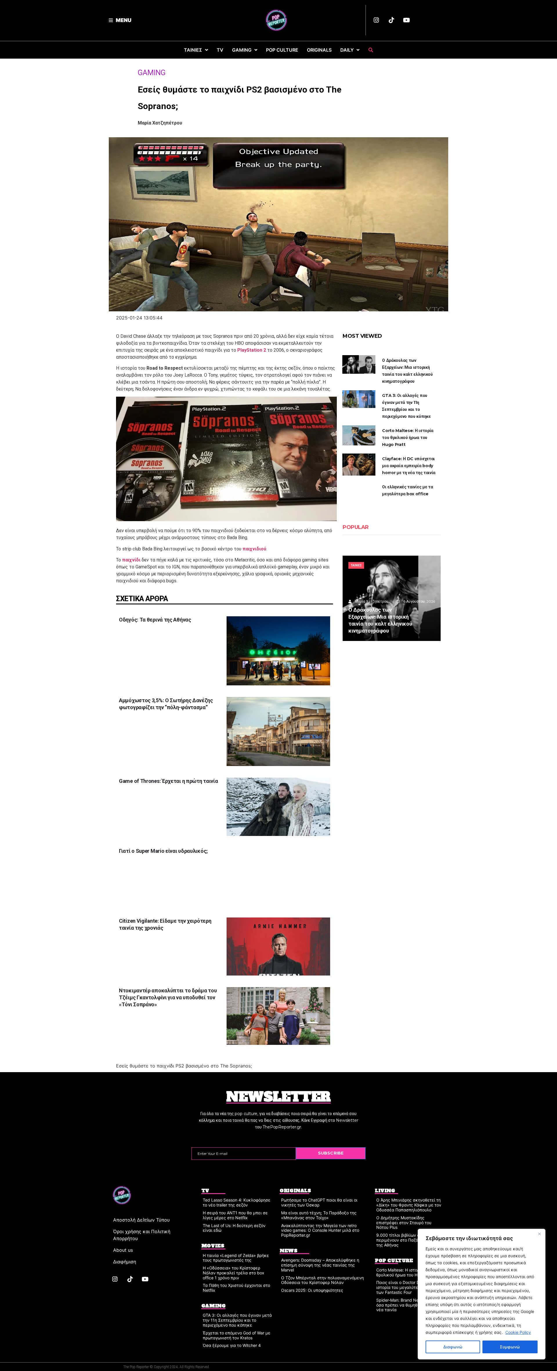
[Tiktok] (391, 20)
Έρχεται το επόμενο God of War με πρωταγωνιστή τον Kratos (236, 1335)
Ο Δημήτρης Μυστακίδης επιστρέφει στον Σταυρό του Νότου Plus (403, 1222)
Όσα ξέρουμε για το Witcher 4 (232, 1345)
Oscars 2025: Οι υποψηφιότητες (312, 1290)
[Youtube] (406, 20)
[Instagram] (376, 20)
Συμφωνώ (510, 1346)
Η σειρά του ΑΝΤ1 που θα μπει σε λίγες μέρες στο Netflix (235, 1215)
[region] (481, 1294)
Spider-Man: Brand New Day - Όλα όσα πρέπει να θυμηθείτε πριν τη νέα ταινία (409, 1305)
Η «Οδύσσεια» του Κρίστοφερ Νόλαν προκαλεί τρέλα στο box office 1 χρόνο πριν (233, 1272)
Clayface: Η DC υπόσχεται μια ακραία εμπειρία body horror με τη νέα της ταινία (408, 465)
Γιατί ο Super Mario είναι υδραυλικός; (164, 851)
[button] (120, 20)
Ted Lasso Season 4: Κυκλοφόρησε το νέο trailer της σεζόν (236, 1202)
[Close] (539, 1233)
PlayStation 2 (251, 350)
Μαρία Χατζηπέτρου (160, 123)
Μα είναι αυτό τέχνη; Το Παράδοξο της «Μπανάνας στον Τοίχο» (319, 1215)
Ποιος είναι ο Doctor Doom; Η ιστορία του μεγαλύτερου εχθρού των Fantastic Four (408, 1287)
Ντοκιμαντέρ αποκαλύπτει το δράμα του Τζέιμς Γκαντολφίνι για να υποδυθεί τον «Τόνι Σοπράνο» (168, 997)
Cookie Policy (518, 1332)
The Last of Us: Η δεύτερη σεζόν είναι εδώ (234, 1228)
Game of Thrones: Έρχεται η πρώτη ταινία (168, 781)
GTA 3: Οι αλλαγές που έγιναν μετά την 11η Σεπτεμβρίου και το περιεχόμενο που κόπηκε (237, 1320)
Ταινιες (356, 565)
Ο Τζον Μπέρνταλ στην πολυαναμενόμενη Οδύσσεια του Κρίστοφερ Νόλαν (322, 1280)
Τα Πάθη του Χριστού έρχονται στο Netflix (236, 1288)
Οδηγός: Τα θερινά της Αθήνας (155, 620)
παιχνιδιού (254, 549)
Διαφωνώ (452, 1346)
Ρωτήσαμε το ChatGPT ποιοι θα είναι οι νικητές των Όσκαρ (319, 1202)
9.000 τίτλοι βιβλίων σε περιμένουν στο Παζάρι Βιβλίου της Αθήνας (406, 1240)
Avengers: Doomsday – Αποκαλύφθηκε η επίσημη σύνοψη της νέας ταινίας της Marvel (320, 1265)
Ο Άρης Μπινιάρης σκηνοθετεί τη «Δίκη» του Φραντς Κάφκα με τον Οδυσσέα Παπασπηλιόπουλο (408, 1204)
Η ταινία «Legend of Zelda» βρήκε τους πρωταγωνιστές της (236, 1258)
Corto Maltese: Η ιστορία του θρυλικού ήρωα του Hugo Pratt (407, 437)
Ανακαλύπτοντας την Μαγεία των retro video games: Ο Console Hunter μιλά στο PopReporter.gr (320, 1230)
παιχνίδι (131, 560)
